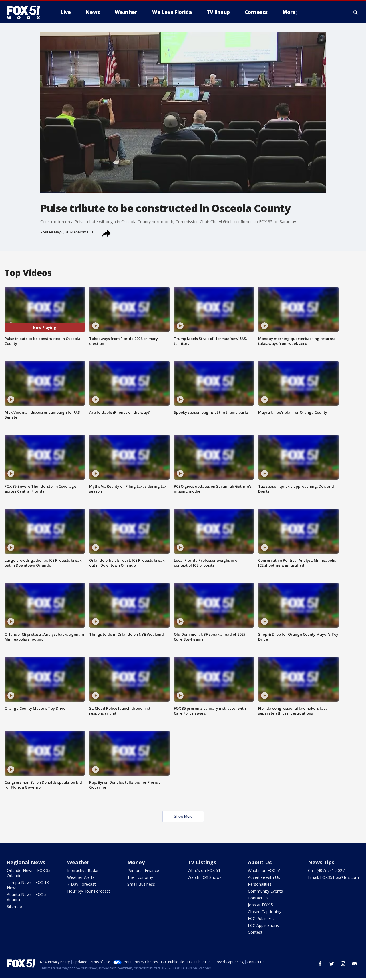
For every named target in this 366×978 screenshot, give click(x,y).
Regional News (26, 862)
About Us (260, 862)
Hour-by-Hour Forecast (88, 891)
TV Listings (202, 862)
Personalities (260, 884)
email (354, 963)
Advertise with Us (264, 877)
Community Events (265, 891)
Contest (255, 932)
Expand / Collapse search (355, 12)
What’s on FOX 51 (204, 870)
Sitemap (14, 906)
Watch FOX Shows (205, 877)
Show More (183, 816)
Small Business (141, 884)
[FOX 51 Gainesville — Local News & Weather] (26, 12)
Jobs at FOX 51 (261, 904)
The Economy (140, 877)
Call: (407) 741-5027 (326, 870)
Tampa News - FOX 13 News (28, 885)
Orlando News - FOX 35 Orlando (29, 873)
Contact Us (258, 898)
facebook (320, 963)
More (289, 12)
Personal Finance (143, 870)
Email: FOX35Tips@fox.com (333, 877)
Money (136, 862)
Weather (78, 862)
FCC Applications (263, 925)
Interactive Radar (83, 870)
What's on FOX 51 (264, 870)
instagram (343, 963)
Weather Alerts (81, 877)
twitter (331, 963)
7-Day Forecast (81, 884)
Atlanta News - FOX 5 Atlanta (27, 897)
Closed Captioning (264, 911)
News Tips (321, 862)
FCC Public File (261, 918)
